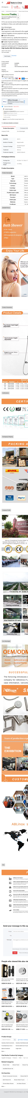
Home (3, 11)
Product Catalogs (23, 1039)
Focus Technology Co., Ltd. (19, 1091)
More (3, 1086)
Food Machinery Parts (7, 1045)
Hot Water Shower (21, 1083)
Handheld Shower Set (8, 1068)
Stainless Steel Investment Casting (9, 1043)
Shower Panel (16, 1065)
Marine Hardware (6, 1048)
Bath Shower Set (7, 1079)
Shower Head (6, 1065)
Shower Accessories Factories (10, 1076)
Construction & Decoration (11, 11)
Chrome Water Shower (8, 1083)
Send (15, 952)
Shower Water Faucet (19, 1079)
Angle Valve (18, 1048)
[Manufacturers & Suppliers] (14, 2)
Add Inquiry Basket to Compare (10, 123)
